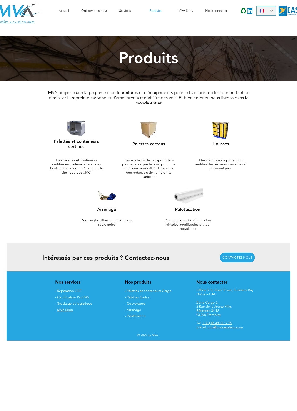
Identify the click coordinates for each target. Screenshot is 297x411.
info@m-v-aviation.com (225, 327)
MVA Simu (65, 310)
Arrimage (106, 209)
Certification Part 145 (73, 297)
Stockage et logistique (74, 303)
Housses (220, 143)
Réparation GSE (69, 291)
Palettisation (187, 209)
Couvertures (136, 303)
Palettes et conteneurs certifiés (76, 144)
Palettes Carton (138, 297)
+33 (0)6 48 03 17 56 (217, 323)
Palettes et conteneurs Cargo (149, 291)
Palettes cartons (148, 143)
